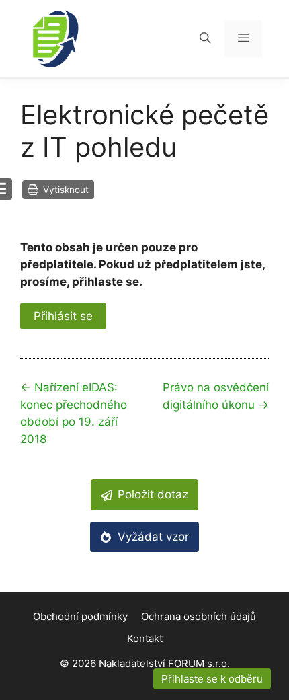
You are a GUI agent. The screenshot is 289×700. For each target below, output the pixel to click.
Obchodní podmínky (80, 616)
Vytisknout (64, 189)
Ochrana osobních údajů (198, 616)
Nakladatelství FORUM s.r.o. (164, 663)
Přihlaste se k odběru (212, 678)
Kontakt (145, 638)
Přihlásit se (63, 316)
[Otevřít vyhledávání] (205, 38)
